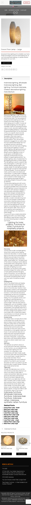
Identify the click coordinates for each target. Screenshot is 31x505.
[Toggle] (2, 78)
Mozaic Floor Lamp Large (11, 414)
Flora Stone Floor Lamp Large (22, 449)
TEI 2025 (4, 468)
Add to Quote (6, 63)
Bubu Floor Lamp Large (11, 423)
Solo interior (10, 495)
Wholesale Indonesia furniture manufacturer (13, 498)
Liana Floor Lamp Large (11, 413)
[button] (2, 2)
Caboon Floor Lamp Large (11, 421)
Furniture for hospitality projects (15, 227)
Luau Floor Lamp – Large (11, 420)
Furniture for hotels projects (8, 501)
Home (6, 10)
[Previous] (1, 446)
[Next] (30, 446)
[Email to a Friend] (9, 69)
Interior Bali (17, 496)
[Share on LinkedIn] (14, 69)
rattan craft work (21, 270)
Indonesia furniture (12, 392)
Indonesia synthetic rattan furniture (15, 401)
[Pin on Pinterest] (11, 69)
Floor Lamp (23, 10)
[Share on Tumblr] (16, 69)
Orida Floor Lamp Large (11, 418)
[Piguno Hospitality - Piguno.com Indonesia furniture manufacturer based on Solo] (15, 3)
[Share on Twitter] (7, 69)
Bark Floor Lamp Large (11, 409)
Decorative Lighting (14, 10)
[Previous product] (17, 13)
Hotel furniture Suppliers (23, 501)
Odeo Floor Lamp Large (11, 416)
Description (8, 78)
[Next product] (14, 13)
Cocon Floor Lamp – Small (11, 407)
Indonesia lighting (11, 83)
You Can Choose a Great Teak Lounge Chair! (14, 479)
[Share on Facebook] (5, 69)
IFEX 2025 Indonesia (8, 477)
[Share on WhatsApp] (2, 69)
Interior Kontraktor (19, 495)
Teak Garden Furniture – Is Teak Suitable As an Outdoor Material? (14, 483)
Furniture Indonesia (18, 87)
